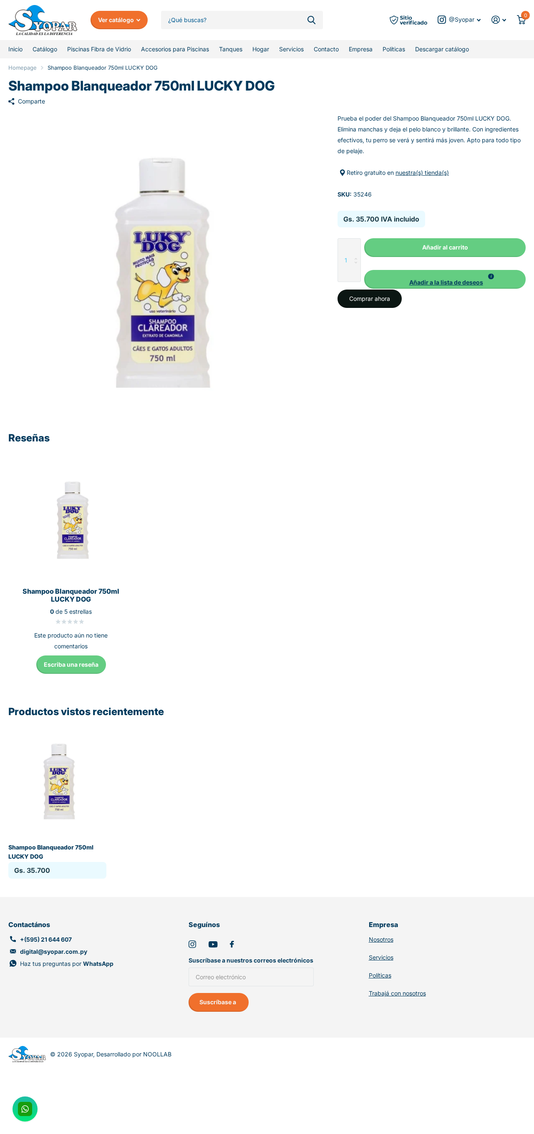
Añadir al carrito (445, 247)
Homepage (22, 67)
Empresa (361, 49)
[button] (445, 279)
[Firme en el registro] (498, 19)
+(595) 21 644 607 (46, 939)
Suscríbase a (218, 1001)
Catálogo (45, 49)
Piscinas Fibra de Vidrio (99, 49)
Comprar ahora (369, 298)
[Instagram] (192, 944)
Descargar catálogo (442, 49)
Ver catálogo (116, 19)
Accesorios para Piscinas (175, 49)
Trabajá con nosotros (397, 993)
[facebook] (232, 944)
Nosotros (381, 939)
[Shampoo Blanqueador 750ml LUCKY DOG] (57, 778)
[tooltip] (491, 277)
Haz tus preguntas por (66, 963)
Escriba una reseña (71, 664)
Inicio (15, 49)
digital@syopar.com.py (53, 951)
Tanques (230, 49)
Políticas (394, 49)
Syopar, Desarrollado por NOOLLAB (122, 1054)
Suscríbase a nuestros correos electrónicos (251, 960)
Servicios (291, 49)
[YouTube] (213, 944)
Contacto (326, 49)
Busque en (311, 20)
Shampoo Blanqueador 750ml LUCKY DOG (50, 851)
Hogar (260, 49)
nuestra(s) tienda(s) (422, 172)
